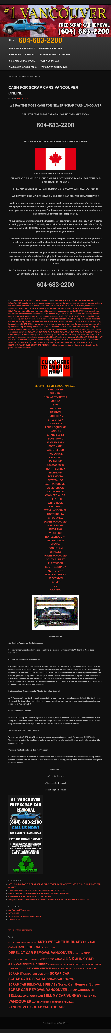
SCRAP (93, 968)
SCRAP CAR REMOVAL (50, 326)
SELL (12, 995)
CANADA (55, 589)
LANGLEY (55, 431)
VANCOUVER (55, 389)
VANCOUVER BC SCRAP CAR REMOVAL (53, 1001)
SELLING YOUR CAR (30, 996)
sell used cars (37, 339)
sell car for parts (92, 334)
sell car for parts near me (18, 337)
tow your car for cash (55, 342)
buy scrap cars (14, 305)
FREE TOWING (52, 959)
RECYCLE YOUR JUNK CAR (80, 321)
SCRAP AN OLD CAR (36, 974)
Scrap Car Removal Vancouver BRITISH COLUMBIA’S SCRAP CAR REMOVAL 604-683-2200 (48, 899)
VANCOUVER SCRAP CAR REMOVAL (34, 345)
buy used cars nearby (50, 305)
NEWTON (55, 412)
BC (55, 586)
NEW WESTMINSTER (55, 397)
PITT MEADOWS (56, 540)
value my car (70, 342)
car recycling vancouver (82, 308)
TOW (84, 995)
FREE (87, 953)
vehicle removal (57, 345)
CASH (12, 947)
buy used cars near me (31, 305)
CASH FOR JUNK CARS (69, 316)
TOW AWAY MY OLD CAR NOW (33, 342)
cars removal (38, 313)
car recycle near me (47, 308)
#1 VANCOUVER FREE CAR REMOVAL (22, 942)
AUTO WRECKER (51, 941)
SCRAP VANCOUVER (81, 990)
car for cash (23, 308)
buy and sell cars (95, 303)
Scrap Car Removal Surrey (84, 329)
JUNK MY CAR (15, 968)
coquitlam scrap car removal (58, 318)
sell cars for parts (37, 337)
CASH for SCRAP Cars (89, 316)
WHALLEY (55, 408)
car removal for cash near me (48, 311)
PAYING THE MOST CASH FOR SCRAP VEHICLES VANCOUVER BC (38, 893)
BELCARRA (55, 506)
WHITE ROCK (55, 503)
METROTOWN (55, 571)
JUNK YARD (31, 968)
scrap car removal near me (34, 329)
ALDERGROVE (55, 488)
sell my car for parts (66, 337)
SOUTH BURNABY (55, 567)
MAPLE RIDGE (55, 525)
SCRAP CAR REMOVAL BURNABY (75, 326)
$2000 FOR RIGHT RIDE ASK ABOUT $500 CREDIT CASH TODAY (37, 890)
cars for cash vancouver (22, 313)
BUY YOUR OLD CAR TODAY (72, 305)
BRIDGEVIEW (55, 518)
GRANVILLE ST (55, 435)
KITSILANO (55, 529)
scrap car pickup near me (29, 326)
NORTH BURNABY (55, 574)
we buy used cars (72, 345)
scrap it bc (52, 334)
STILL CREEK (55, 420)
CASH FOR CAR (51, 313)
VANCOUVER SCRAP (25, 1007)
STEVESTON (55, 578)
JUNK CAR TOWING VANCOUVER (84, 964)
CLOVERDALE (55, 491)
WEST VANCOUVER (55, 510)
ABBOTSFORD (55, 450)
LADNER (56, 582)
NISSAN (55, 969)
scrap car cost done (57, 324)
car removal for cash (26, 311)
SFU (55, 405)
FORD (81, 953)
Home (11, 39)
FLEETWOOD (55, 563)
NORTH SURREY (55, 469)
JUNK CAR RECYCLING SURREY (28, 964)
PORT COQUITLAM (55, 427)
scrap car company (41, 324)
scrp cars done (78, 334)
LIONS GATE (56, 423)
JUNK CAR (84, 958)
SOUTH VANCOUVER (55, 521)
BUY (86, 942)
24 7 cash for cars (25, 303)
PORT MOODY (55, 476)
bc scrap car (39, 303)
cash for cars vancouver (48, 316)
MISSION (55, 544)
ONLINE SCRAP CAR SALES (56, 321)
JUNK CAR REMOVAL (34, 321)
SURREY (56, 401)
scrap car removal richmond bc (59, 329)
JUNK (69, 958)
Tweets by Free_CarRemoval (20, 929)
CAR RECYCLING (64, 308)
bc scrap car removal (53, 303)
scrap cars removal (39, 334)
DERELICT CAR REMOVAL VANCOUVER (40, 952)
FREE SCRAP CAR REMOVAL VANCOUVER (24, 960)
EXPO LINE (55, 461)
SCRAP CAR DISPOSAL (27, 978)
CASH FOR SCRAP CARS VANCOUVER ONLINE (29, 896)
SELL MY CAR (51, 337)
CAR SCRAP (78, 311)
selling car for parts (52, 339)
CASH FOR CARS (66, 313)
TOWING (92, 995)
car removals (66, 311)
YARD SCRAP (53, 1007)
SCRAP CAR (26, 324)
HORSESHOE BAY (55, 537)
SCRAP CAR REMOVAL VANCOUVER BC (77, 331)
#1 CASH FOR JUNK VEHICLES (68, 300)
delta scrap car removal (81, 318)
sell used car (25, 339)
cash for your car (38, 318)
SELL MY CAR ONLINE (85, 337)
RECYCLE (83, 968)
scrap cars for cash (22, 334)
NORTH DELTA (55, 514)
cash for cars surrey (28, 316)
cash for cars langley (83, 313)
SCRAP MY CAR (65, 334)
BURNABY (56, 393)
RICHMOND (55, 472)
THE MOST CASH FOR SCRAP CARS (76, 339)
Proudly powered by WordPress (55, 1023)
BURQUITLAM (55, 416)
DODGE (75, 953)
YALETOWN (55, 457)
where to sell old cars (22, 347)
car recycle (33, 308)
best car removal (80, 303)
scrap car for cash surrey (77, 324)
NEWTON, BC (55, 480)
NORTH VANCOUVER (55, 555)
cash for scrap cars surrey (19, 318)
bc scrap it (67, 303)
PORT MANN (55, 446)
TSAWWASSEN (55, 465)
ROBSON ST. (55, 454)
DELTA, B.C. (55, 499)
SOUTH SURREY (55, 559)
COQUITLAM (56, 548)
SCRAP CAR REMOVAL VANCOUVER (31, 300)
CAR (93, 942)
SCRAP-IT (15, 973)
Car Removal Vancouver (19, 910)
